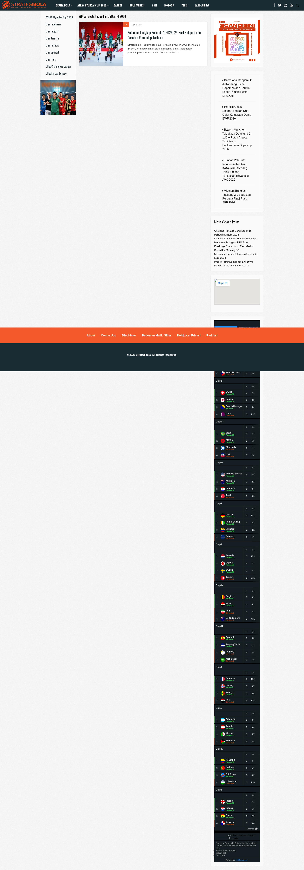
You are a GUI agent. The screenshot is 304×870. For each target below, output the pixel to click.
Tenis (184, 5)
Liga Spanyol (52, 52)
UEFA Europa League (56, 73)
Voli (154, 5)
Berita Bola (63, 5)
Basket (118, 5)
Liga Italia (51, 59)
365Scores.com (242, 860)
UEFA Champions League (58, 66)
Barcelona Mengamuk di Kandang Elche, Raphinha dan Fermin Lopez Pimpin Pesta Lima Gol (237, 88)
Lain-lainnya (202, 5)
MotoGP (169, 5)
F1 (126, 25)
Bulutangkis (137, 5)
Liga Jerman (52, 38)
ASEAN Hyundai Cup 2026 (91, 5)
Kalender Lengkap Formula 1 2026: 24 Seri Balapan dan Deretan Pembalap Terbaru (164, 35)
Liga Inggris (52, 31)
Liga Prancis (52, 45)
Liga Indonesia (53, 24)
